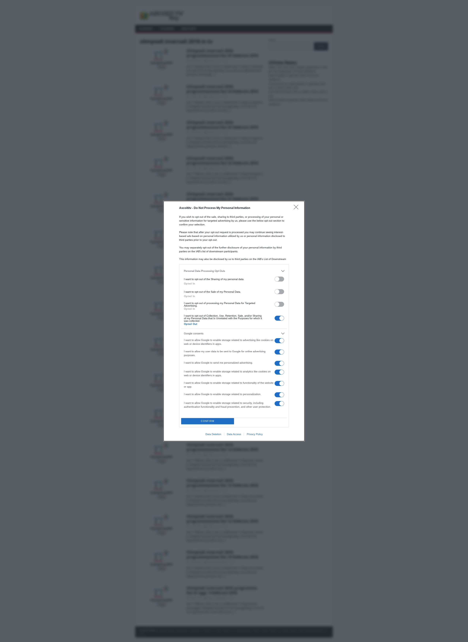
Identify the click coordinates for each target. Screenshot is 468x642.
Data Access (234, 434)
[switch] (279, 279)
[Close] (297, 208)
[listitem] (234, 271)
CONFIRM (207, 421)
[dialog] (234, 321)
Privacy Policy (255, 434)
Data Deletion (213, 434)
